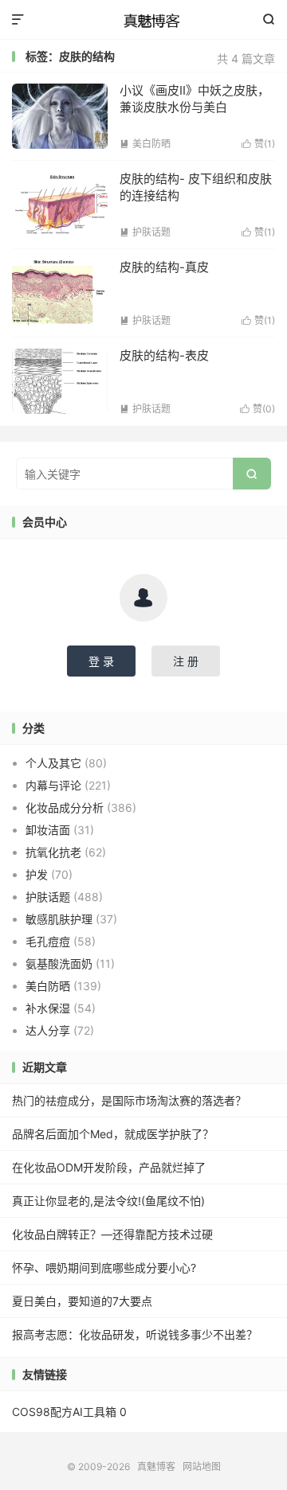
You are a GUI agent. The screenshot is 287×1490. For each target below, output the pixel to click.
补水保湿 (48, 1008)
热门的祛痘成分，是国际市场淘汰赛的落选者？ (129, 1100)
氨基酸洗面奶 (59, 963)
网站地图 (202, 1466)
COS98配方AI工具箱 (64, 1411)
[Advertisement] (143, 150)
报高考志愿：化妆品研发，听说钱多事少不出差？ (135, 1334)
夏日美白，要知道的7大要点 (82, 1301)
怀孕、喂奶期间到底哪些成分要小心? (104, 1267)
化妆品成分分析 (65, 807)
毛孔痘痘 (48, 941)
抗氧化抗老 (53, 852)
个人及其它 (53, 763)
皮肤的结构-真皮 (164, 267)
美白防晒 (48, 986)
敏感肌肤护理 (59, 919)
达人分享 (48, 1030)
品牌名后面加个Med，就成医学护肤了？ (113, 1134)
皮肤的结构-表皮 (164, 355)
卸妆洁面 (48, 830)
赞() (258, 320)
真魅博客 (143, 19)
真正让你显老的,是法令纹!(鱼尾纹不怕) (108, 1200)
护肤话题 (145, 320)
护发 (37, 874)
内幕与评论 (53, 785)
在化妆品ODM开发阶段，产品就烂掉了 (109, 1167)
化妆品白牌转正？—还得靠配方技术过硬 (112, 1234)
